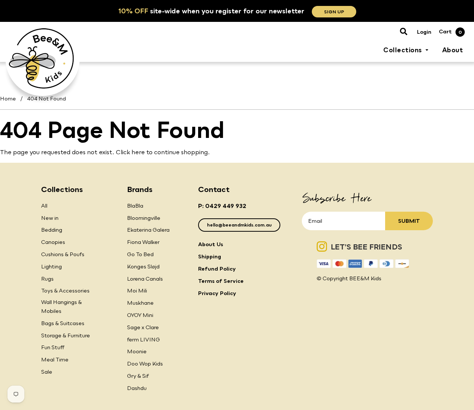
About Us (210, 244)
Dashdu (137, 388)
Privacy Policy (217, 293)
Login (424, 32)
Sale (46, 371)
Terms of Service (221, 281)
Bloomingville (143, 218)
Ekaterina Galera (148, 230)
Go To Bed (140, 254)
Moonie (137, 351)
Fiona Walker (143, 242)
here (138, 152)
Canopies (53, 242)
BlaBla (135, 205)
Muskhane (140, 303)
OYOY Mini (140, 315)
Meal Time (55, 359)
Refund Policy (217, 268)
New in (50, 218)
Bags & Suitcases (62, 323)
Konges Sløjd (143, 266)
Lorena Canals (145, 278)
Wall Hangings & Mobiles (61, 306)
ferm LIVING (143, 339)
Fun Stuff (52, 347)
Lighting (51, 266)
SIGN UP (334, 11)
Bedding (51, 230)
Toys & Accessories (65, 290)
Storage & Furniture (65, 335)
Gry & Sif (138, 376)
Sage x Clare (143, 327)
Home (8, 98)
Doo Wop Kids (145, 363)
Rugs (47, 278)
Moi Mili (137, 290)
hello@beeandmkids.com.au (239, 225)
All (44, 205)
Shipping (209, 256)
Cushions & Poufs (62, 254)
